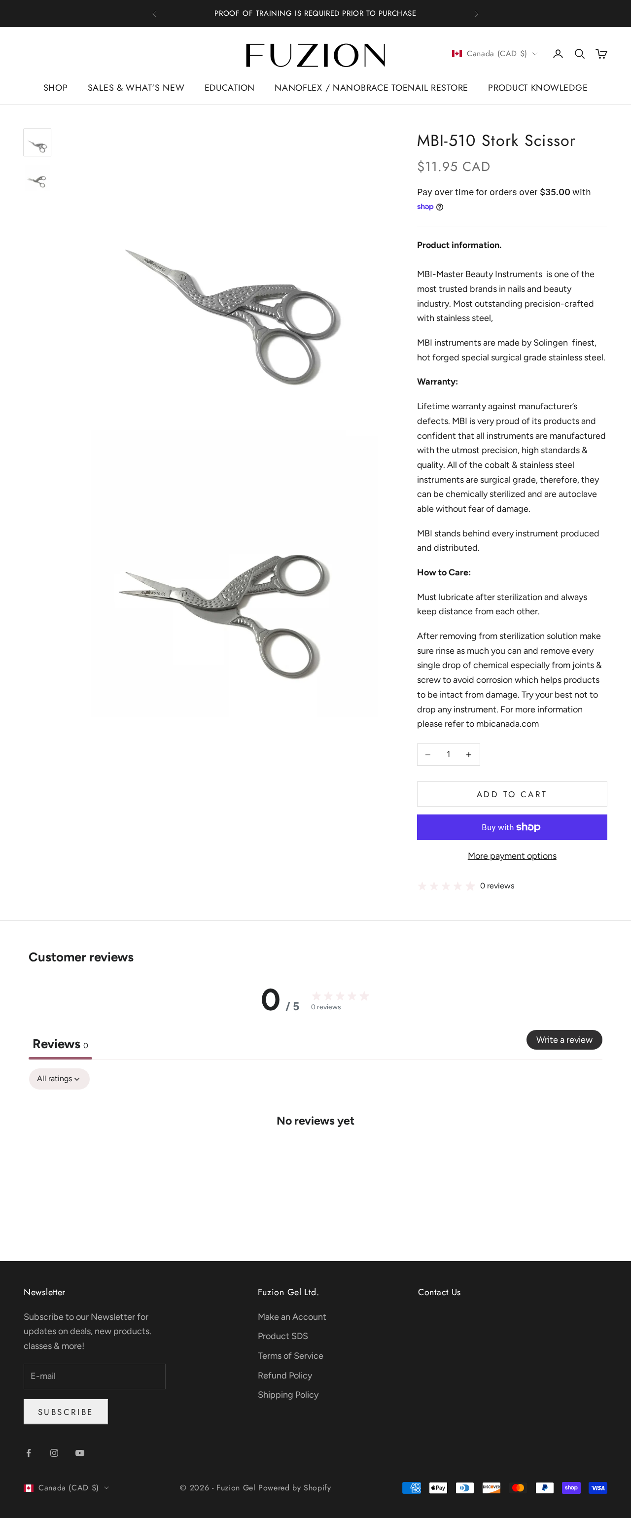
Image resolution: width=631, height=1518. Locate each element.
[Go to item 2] (37, 178)
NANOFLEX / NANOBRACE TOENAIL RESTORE (371, 87)
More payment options (512, 855)
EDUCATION (230, 87)
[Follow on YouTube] (80, 1453)
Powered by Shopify (294, 1487)
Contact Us (439, 1292)
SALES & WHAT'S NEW (136, 87)
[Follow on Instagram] (54, 1453)
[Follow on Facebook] (29, 1453)
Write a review (564, 1039)
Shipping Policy (288, 1394)
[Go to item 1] (37, 142)
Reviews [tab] (60, 1043)
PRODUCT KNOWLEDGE (538, 87)
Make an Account (292, 1316)
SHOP (55, 87)
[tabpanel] (315, 1150)
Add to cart (512, 794)
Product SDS (283, 1336)
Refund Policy (285, 1375)
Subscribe (66, 1412)
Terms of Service (290, 1355)
